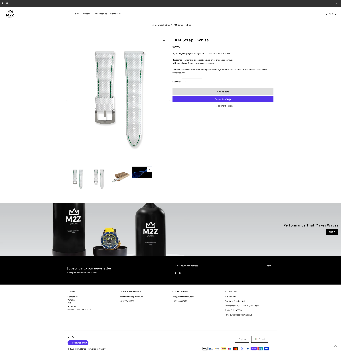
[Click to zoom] (164, 41)
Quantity (176, 81)
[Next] (169, 101)
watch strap (164, 25)
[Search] (326, 14)
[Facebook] (2, 3)
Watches (71, 300)
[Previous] (67, 101)
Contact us (73, 296)
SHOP (332, 232)
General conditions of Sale (79, 309)
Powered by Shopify (97, 349)
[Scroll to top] (335, 346)
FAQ (70, 303)
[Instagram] (6, 3)
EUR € (262, 339)
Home (153, 25)
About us (72, 306)
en (337, 3)
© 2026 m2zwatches (77, 349)
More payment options (223, 106)
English (242, 339)
